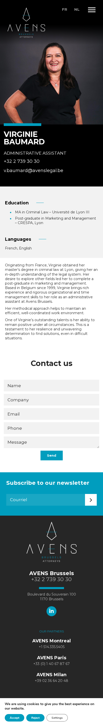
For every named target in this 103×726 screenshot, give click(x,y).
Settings (57, 718)
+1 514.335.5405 (51, 647)
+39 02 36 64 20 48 (51, 680)
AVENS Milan (51, 674)
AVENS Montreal (51, 641)
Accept (14, 718)
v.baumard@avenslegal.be (33, 170)
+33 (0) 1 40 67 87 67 (51, 664)
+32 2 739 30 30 (22, 161)
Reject (35, 718)
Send (51, 455)
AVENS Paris (51, 658)
